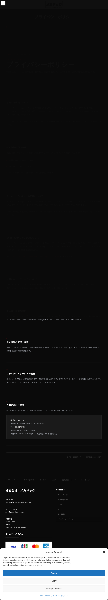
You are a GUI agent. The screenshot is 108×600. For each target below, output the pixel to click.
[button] (103, 552)
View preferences (54, 588)
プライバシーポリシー (59, 595)
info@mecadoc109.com (26, 430)
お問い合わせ (29, 479)
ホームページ (13, 479)
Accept (54, 573)
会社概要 (65, 479)
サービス (43, 479)
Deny (54, 581)
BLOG (54, 479)
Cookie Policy (44, 595)
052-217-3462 (20, 427)
